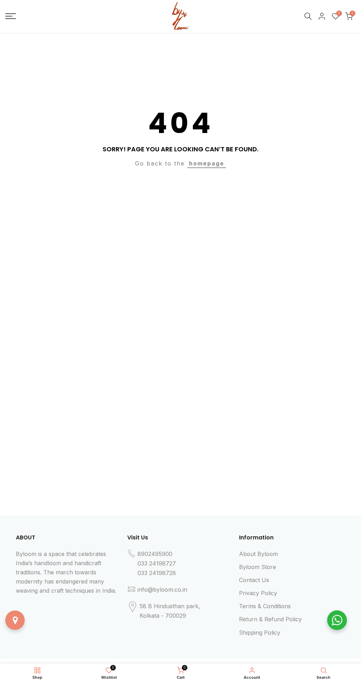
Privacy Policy (258, 593)
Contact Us (254, 580)
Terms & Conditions (265, 606)
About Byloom (258, 553)
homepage (206, 163)
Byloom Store (257, 566)
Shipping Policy (259, 632)
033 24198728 (156, 572)
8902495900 (154, 553)
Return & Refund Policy (270, 619)
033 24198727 (156, 563)
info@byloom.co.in (162, 589)
